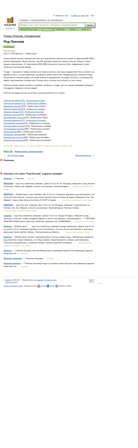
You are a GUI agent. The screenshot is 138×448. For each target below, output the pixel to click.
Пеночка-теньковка (13, 258)
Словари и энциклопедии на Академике (40, 20)
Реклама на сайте (50, 280)
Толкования (47, 29)
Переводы (60, 29)
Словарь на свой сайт (80, 15)
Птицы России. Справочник (29, 29)
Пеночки (8, 178)
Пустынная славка (16, 155)
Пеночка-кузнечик (12, 263)
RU (92, 15)
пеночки (7, 216)
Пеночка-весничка (83, 155)
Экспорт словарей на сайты (13, 286)
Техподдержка (39, 280)
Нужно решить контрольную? (29, 151)
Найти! (90, 25)
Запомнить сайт (62, 15)
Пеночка (7, 251)
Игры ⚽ (85, 29)
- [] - (24, 100)
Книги (72, 29)
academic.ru (10, 28)
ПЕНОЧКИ (8, 183)
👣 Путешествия (11, 282)
